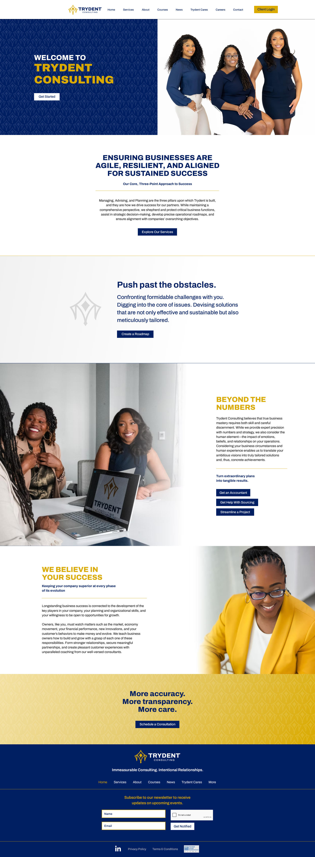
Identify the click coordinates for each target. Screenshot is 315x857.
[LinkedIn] (118, 849)
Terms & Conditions (165, 849)
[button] (164, 9)
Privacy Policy (137, 849)
